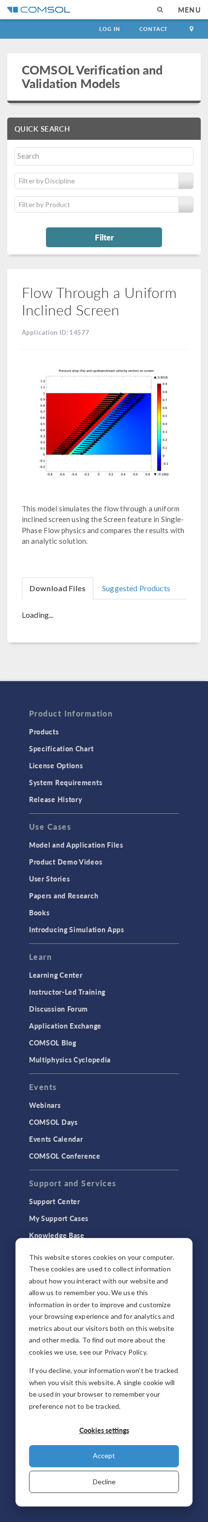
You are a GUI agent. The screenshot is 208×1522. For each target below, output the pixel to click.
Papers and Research (63, 895)
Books (39, 912)
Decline (104, 1481)
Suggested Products (136, 588)
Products (44, 731)
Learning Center (56, 975)
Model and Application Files (76, 845)
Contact (153, 28)
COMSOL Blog (52, 1042)
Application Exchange (65, 1025)
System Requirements (65, 782)
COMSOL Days (53, 1122)
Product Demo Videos (65, 861)
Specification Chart (61, 748)
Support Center (54, 1201)
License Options (56, 765)
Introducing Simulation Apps (76, 929)
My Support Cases (59, 1218)
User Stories (49, 878)
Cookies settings (104, 1430)
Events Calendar (56, 1139)
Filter (104, 237)
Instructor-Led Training (67, 992)
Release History (55, 799)
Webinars (45, 1105)
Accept (104, 1455)
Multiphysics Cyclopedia (70, 1059)
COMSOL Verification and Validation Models (92, 76)
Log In (109, 28)
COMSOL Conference (65, 1156)
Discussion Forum (58, 1009)
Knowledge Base (57, 1235)
